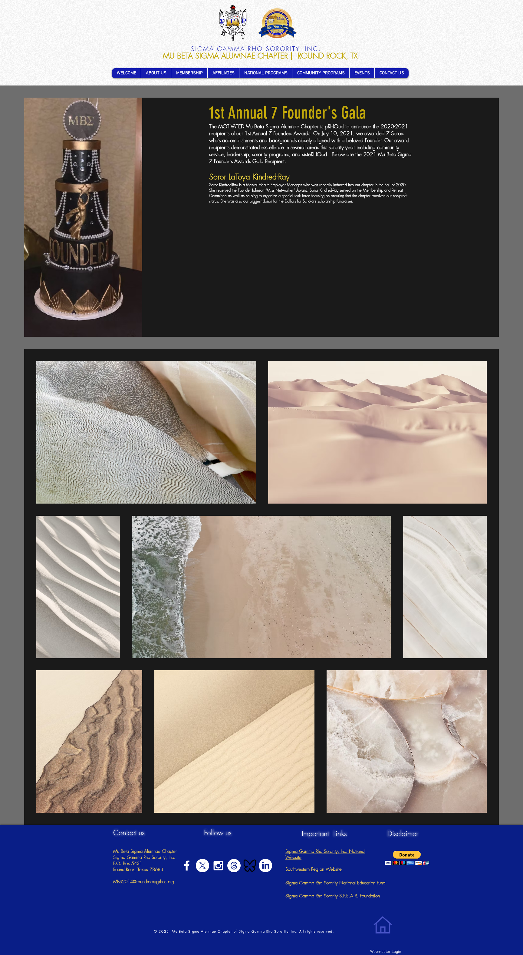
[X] (202, 865)
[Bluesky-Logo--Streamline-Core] (249, 865)
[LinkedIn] (265, 865)
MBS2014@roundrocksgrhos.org (143, 882)
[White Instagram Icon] (218, 865)
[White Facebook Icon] (186, 865)
